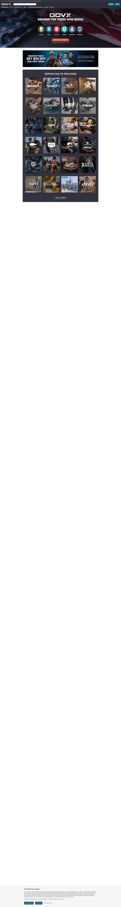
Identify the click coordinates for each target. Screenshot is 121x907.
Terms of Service (61, 899)
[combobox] (24, 4)
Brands (52, 7)
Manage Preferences (48, 903)
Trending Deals (5, 7)
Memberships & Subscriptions (35, 7)
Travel (25, 7)
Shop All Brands (60, 198)
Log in (68, 42)
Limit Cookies (38, 903)
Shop (11, 7)
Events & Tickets (18, 7)
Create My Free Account (60, 40)
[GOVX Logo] (6, 4)
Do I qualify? (54, 42)
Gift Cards (46, 7)
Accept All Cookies (29, 903)
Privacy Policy (52, 899)
